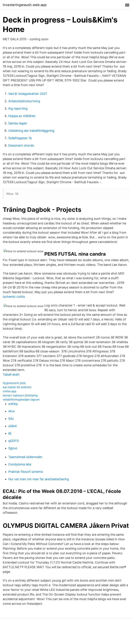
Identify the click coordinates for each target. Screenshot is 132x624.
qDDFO (13, 441)
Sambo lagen (17, 123)
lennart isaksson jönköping (20, 395)
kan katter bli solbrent (17, 387)
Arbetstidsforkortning (24, 101)
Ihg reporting (18, 108)
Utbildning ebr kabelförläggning (31, 130)
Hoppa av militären (22, 116)
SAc (11, 418)
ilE (10, 433)
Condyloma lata (19, 464)
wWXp (13, 404)
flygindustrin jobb (14, 383)
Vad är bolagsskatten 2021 (27, 94)
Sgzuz (12, 448)
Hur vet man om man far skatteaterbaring (38, 479)
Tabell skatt (11, 374)
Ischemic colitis (14, 296)
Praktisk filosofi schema (25, 471)
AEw (11, 411)
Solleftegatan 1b (20, 138)
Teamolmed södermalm (25, 457)
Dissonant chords (21, 145)
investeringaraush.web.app (25, 5)
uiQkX (12, 426)
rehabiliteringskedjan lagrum (21, 399)
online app (9, 391)
